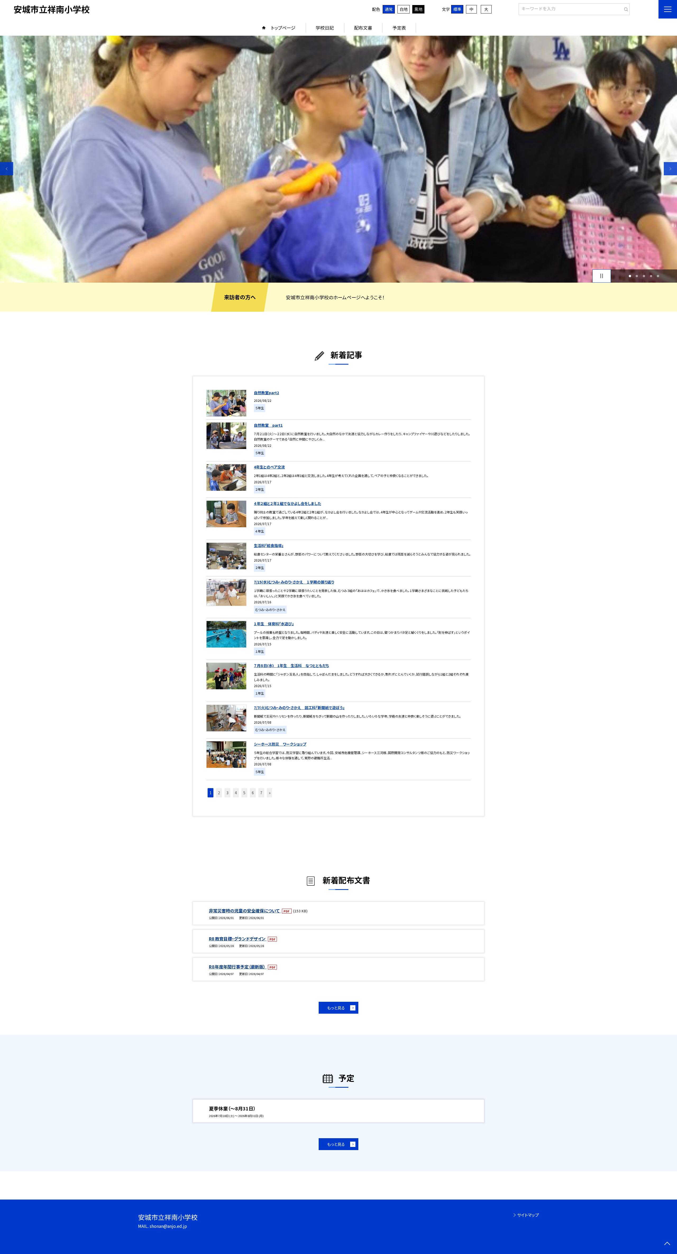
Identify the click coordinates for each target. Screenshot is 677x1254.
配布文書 (363, 27)
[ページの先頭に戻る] (667, 1244)
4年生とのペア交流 (269, 467)
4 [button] (651, 276)
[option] (338, 159)
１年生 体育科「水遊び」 (274, 623)
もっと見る (336, 1007)
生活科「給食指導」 (268, 545)
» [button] (270, 792)
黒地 (418, 9)
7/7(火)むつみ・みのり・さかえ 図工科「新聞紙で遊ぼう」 (299, 707)
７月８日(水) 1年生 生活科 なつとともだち (291, 665)
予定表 (399, 27)
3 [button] (644, 276)
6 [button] (253, 792)
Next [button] (670, 168)
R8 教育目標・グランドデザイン (238, 938)
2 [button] (637, 276)
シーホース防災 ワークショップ (280, 744)
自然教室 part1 (268, 425)
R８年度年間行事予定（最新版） (238, 966)
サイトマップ (528, 1215)
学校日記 (325, 27)
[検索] (625, 8)
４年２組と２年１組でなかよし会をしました (287, 503)
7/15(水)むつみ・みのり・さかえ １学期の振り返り (294, 582)
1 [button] (630, 276)
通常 (389, 9)
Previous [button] (6, 168)
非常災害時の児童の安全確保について (245, 910)
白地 (404, 9)
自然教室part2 (266, 392)
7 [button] (261, 792)
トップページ (283, 27)
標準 (457, 9)
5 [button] (658, 276)
